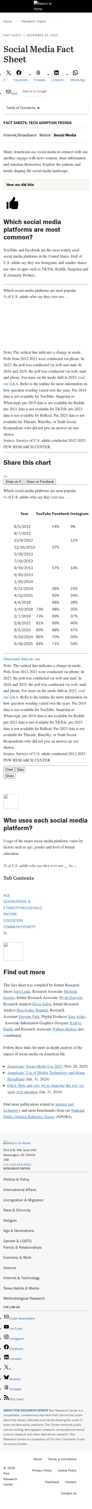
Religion (10, 1220)
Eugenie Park (29, 1016)
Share (9, 776)
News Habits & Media (21, 1288)
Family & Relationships (22, 1247)
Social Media (65, 135)
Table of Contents (20, 107)
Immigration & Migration (23, 1199)
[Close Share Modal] (5, 476)
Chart (9, 769)
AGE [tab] (6, 895)
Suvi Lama (21, 991)
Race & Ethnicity (17, 1210)
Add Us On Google (35, 91)
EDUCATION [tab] (13, 920)
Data (20, 769)
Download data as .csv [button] (21, 658)
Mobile (45, 135)
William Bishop (64, 1028)
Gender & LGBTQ (17, 1240)
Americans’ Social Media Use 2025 (34, 1066)
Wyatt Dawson (70, 997)
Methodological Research (24, 1298)
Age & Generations (18, 1230)
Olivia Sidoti (41, 1003)
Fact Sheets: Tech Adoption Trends (37, 122)
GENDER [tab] (10, 901)
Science (9, 1267)
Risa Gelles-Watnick (32, 1009)
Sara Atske (76, 1016)
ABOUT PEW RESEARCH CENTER (25, 1410)
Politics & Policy (16, 1179)
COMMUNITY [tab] (14, 926)
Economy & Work (17, 1257)
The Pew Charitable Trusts (67, 1439)
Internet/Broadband (20, 135)
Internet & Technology (21, 1277)
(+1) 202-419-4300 (17, 1164)
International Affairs (19, 1189)
